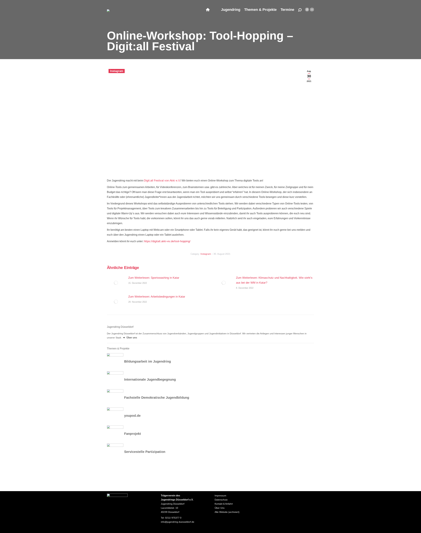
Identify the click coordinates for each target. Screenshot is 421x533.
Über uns (131, 337)
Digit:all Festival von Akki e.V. (162, 180)
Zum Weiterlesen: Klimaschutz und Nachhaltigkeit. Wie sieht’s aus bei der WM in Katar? (274, 280)
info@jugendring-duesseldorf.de (177, 522)
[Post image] (116, 282)
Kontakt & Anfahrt (224, 503)
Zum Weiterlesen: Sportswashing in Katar (153, 277)
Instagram (116, 71)
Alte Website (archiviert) (227, 512)
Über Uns (219, 508)
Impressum (220, 495)
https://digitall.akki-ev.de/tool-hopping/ (167, 241)
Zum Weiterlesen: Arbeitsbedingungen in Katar (156, 296)
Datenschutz (221, 499)
